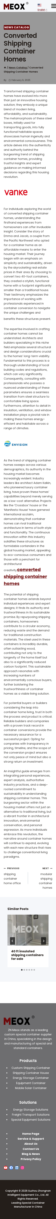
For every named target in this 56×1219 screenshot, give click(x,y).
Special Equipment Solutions (30, 1120)
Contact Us (31, 1149)
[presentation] (28, 930)
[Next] (43, 941)
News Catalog (16, 27)
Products (28, 1060)
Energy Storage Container (31, 1078)
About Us (30, 1144)
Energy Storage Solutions (30, 1110)
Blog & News (31, 1154)
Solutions (28, 1102)
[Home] (5, 67)
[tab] (22, 970)
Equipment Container (31, 1083)
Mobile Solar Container (31, 1088)
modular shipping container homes (45, 878)
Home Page (30, 1134)
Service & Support (31, 1139)
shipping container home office (12, 876)
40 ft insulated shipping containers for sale (27, 955)
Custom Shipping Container (31, 1068)
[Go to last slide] (12, 941)
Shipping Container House (31, 1073)
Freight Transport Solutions (31, 1115)
